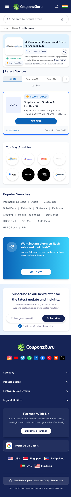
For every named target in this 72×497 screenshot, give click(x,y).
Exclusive (57, 208)
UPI (24, 227)
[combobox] (34, 19)
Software (41, 208)
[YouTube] (16, 357)
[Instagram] (9, 357)
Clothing (8, 214)
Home (5, 28)
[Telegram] (22, 357)
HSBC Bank (10, 227)
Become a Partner (36, 431)
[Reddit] (56, 357)
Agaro (34, 202)
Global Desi (50, 202)
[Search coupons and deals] (65, 79)
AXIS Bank (44, 221)
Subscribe (53, 318)
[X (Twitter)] (62, 357)
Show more (59, 60)
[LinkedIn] (36, 357)
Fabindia (26, 208)
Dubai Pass (9, 208)
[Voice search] (62, 19)
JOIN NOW (36, 271)
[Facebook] (42, 357)
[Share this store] (64, 51)
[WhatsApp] (29, 357)
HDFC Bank (10, 221)
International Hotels (14, 202)
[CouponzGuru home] (27, 6)
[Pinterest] (49, 357)
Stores (15, 28)
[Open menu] (7, 7)
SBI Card (27, 221)
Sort (38, 85)
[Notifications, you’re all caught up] (57, 7)
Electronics (52, 214)
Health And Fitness (29, 214)
